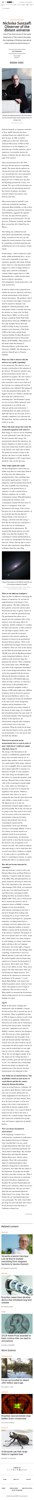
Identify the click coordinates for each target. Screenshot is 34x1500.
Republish (6, 8)
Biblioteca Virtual (27, 1488)
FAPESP (3, 1488)
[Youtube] (23, 1470)
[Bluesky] (15, 1470)
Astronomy (13, 62)
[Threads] (18, 1470)
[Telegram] (21, 1470)
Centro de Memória (17, 1490)
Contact (28, 1479)
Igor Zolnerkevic (17, 51)
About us (16, 1479)
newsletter (22, 2)
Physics (21, 62)
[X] (10, 1470)
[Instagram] (13, 1470)
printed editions (29, 2)
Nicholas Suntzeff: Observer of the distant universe (17, 27)
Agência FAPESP (14, 1488)
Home (4, 1479)
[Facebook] (8, 1470)
